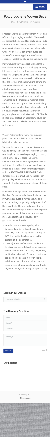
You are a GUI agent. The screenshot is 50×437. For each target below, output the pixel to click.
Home (12, 22)
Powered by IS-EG (25, 395)
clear (43, 350)
